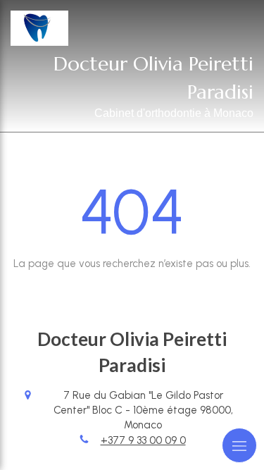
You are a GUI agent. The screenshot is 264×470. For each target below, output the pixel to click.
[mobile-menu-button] (239, 445)
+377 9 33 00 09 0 (143, 440)
